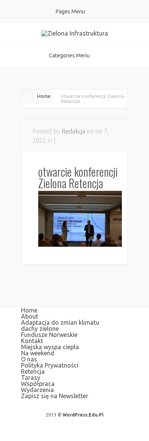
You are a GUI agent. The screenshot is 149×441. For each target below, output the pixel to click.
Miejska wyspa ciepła (50, 346)
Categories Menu (69, 55)
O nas (29, 359)
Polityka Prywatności (49, 365)
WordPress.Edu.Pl (83, 414)
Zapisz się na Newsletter (54, 395)
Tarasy (30, 377)
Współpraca (38, 383)
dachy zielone (40, 328)
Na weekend (37, 353)
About (29, 316)
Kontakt (32, 340)
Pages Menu (70, 11)
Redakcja (73, 131)
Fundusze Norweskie (49, 334)
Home (43, 96)
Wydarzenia (37, 389)
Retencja (33, 371)
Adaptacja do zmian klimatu (60, 322)
